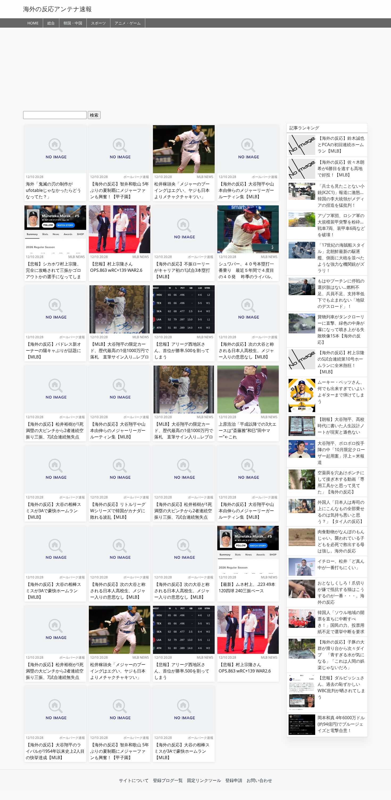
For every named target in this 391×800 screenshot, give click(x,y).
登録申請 (233, 780)
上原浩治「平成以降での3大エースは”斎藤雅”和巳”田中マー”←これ (247, 430)
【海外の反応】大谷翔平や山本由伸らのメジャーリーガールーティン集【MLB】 (246, 190)
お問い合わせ (259, 780)
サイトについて (134, 780)
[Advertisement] (195, 71)
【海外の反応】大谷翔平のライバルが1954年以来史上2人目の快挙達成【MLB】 (55, 751)
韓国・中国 (73, 23)
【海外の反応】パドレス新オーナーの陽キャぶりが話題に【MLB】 (53, 350)
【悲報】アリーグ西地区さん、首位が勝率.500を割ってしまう (181, 350)
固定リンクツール (204, 780)
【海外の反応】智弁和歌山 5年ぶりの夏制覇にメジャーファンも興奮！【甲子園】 (119, 190)
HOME (33, 23)
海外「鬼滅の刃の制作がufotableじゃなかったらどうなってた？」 (53, 190)
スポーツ (98, 23)
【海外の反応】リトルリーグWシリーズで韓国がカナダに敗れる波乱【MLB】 (117, 510)
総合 (51, 23)
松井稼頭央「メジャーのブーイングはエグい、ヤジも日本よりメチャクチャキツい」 (182, 190)
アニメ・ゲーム (128, 23)
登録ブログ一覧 (168, 780)
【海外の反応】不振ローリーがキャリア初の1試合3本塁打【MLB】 (182, 270)
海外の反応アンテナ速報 (57, 9)
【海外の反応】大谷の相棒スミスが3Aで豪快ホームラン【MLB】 (53, 510)
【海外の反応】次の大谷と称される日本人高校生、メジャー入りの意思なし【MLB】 (246, 350)
